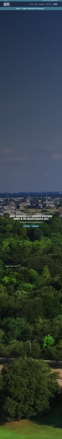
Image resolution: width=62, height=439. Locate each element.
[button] (27, 226)
